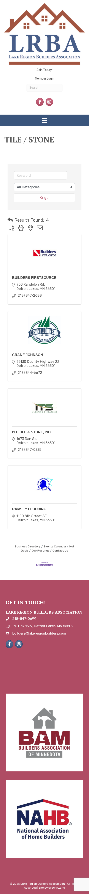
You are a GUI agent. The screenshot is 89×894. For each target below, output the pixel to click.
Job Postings (40, 550)
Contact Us (60, 550)
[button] (10, 220)
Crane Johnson (27, 355)
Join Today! (44, 70)
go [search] (46, 198)
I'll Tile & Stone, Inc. (32, 432)
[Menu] (44, 120)
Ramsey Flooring (29, 509)
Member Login (44, 78)
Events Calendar (55, 546)
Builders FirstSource (34, 278)
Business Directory (28, 546)
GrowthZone (56, 887)
